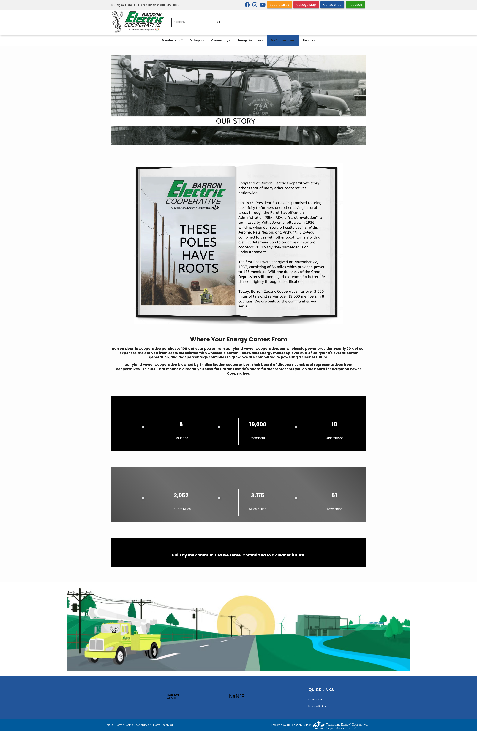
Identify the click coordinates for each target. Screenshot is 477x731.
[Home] (138, 22)
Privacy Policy (317, 706)
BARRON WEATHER (205, 696)
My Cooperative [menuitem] (281, 42)
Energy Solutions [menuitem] (249, 42)
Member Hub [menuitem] (170, 42)
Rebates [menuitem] (309, 40)
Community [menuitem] (218, 42)
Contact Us (315, 699)
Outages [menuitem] (195, 42)
